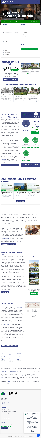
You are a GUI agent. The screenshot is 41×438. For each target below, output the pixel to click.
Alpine (2, 95)
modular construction (8, 324)
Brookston (3, 356)
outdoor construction (5, 238)
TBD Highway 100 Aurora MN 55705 (6, 193)
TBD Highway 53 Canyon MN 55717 (19, 193)
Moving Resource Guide (10, 380)
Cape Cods (18, 375)
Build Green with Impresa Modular (10, 345)
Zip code (22, 44)
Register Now (5, 428)
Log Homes (7, 43)
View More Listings (20, 201)
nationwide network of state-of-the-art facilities (10, 371)
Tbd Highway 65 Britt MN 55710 (33, 192)
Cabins (22, 375)
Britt (2, 355)
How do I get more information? (7, 418)
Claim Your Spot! (35, 132)
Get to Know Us (5, 292)
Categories (23, 24)
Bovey (2, 353)
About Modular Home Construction (10, 165)
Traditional (6, 41)
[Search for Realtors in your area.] (30, 115)
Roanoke (29, 95)
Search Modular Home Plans (9, 244)
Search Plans (30, 48)
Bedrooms (5, 24)
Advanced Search (33, 21)
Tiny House (7, 54)
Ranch (24, 25)
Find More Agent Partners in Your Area (31, 165)
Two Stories (7, 375)
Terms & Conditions (4, 432)
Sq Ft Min (23, 40)
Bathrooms (5, 27)
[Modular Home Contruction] (7, 2)
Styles (4, 40)
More (3, 359)
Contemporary (7, 52)
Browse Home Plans (5, 409)
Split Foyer (25, 36)
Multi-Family (25, 32)
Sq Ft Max (31, 40)
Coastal (6, 50)
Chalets (11, 375)
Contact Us (3, 403)
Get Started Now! (10, 80)
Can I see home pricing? (6, 413)
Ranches (14, 375)
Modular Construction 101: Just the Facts (9, 411)
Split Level (24, 34)
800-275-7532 (6, 402)
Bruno (2, 357)
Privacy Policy (3, 430)
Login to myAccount (6, 426)
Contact (8, 381)
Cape (24, 30)
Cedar (16, 95)
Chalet (6, 48)
